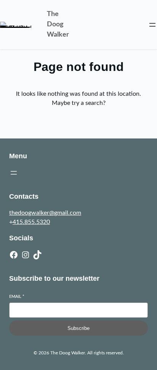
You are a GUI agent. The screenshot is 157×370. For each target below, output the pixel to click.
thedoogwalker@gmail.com (45, 213)
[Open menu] (152, 24)
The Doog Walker (58, 24)
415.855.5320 (31, 222)
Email (16, 296)
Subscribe (78, 328)
